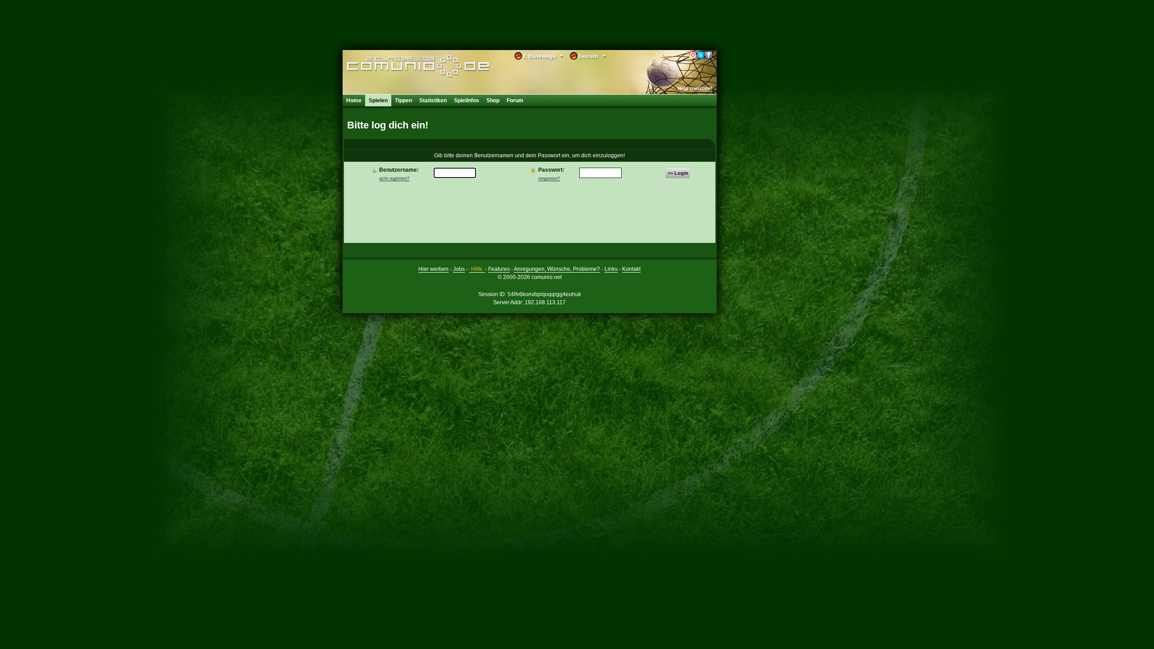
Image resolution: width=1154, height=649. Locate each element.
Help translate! (695, 88)
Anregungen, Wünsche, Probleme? (557, 269)
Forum (515, 100)
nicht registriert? (394, 178)
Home (354, 100)
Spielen (378, 100)
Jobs (459, 269)
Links (611, 269)
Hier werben (433, 269)
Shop (492, 100)
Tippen (403, 100)
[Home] (404, 66)
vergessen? (549, 178)
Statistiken (433, 100)
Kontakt (631, 269)
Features (499, 269)
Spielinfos (466, 100)
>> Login (678, 173)
